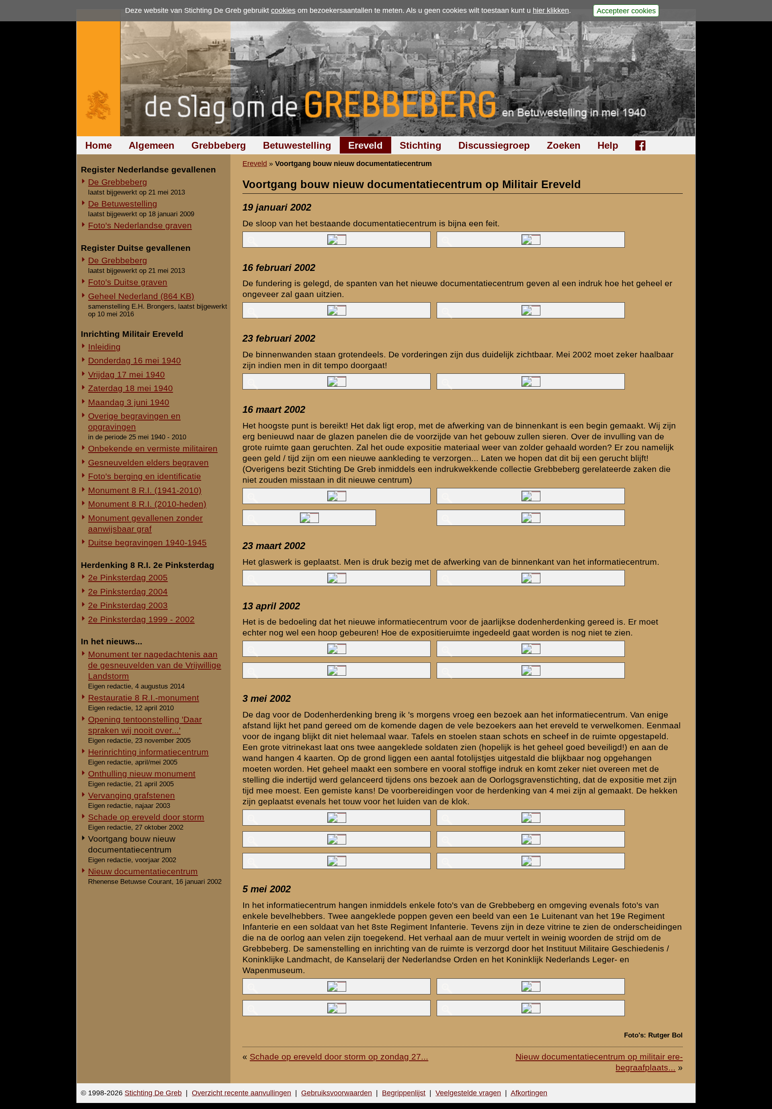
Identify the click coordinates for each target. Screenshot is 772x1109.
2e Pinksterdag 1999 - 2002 (141, 619)
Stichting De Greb (153, 1093)
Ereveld (365, 145)
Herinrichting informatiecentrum (148, 751)
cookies (283, 10)
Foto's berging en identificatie (144, 476)
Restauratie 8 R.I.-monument (143, 697)
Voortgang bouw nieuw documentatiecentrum (131, 844)
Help (607, 145)
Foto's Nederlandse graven (140, 225)
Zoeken (564, 145)
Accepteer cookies (626, 10)
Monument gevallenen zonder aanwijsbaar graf (145, 523)
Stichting (420, 145)
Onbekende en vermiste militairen (153, 448)
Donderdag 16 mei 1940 (134, 360)
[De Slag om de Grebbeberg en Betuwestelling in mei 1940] (386, 73)
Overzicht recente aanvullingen (241, 1093)
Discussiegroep (494, 145)
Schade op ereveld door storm (146, 817)
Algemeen (152, 145)
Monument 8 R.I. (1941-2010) (144, 490)
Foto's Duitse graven (127, 282)
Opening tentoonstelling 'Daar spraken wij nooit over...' (145, 725)
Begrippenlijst (403, 1093)
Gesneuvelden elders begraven (148, 462)
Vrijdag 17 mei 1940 (126, 374)
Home (98, 145)
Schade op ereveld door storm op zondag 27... (339, 1056)
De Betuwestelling (122, 203)
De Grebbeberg (117, 182)
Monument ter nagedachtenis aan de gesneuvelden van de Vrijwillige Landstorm (154, 665)
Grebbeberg (218, 145)
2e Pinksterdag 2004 (128, 591)
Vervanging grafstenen (131, 795)
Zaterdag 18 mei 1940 (130, 388)
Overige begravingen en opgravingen (134, 421)
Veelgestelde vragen (468, 1093)
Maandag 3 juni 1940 (128, 402)
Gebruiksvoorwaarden (336, 1093)
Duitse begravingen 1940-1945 (147, 542)
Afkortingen (529, 1093)
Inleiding (104, 346)
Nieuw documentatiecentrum (143, 871)
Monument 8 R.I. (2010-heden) (147, 503)
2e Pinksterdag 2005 (128, 577)
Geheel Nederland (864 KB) (141, 296)
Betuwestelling (297, 145)
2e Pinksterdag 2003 (128, 605)
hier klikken (551, 10)
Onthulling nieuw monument (141, 773)
